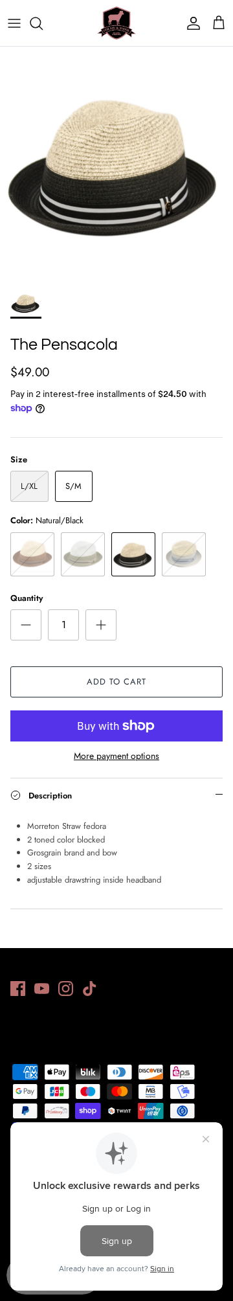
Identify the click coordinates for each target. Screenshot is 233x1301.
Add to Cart (116, 681)
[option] (116, 163)
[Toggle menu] (14, 23)
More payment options (116, 756)
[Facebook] (17, 988)
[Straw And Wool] (116, 23)
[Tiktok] (89, 988)
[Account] (190, 23)
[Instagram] (65, 988)
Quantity (26, 598)
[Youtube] (41, 988)
